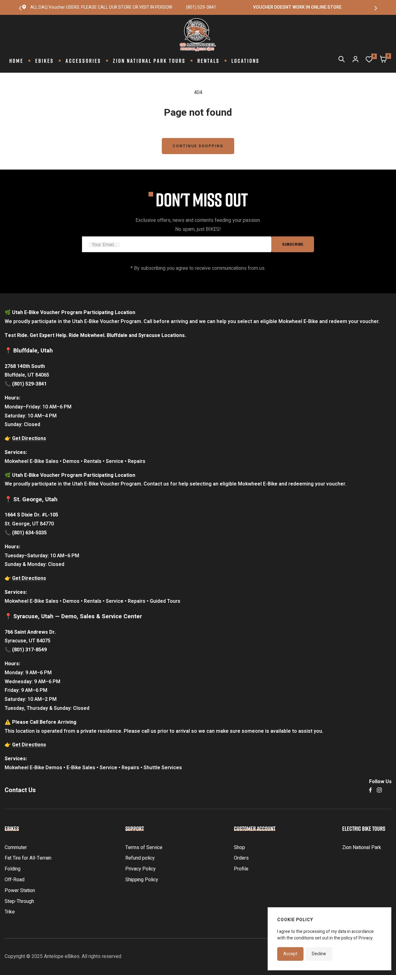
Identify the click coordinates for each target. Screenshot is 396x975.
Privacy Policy (140, 869)
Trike (10, 912)
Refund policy (140, 858)
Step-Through (19, 901)
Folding (12, 869)
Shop (239, 847)
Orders (241, 858)
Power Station (20, 890)
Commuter (16, 847)
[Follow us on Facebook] (370, 790)
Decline (319, 954)
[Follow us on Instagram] (379, 790)
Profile (241, 869)
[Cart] (383, 61)
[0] (369, 61)
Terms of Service (143, 847)
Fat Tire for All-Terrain (28, 858)
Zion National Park (361, 847)
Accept (290, 954)
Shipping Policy (141, 879)
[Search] (341, 60)
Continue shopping (198, 146)
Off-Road (14, 879)
